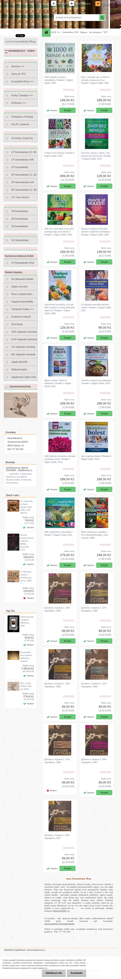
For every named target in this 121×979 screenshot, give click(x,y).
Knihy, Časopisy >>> (22, 95)
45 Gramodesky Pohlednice (19, 220)
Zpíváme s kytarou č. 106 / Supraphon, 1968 (57, 685)
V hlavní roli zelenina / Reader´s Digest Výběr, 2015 (59, 154)
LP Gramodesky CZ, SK (23, 152)
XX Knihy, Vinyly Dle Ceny (22, 139)
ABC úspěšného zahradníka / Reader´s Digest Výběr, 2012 (58, 533)
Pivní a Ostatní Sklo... (22, 294)
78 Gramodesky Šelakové (19, 212)
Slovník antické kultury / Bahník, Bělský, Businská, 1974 (27, 542)
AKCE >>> (56, 32)
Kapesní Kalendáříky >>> (22, 302)
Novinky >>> (17, 66)
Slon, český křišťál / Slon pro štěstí (26, 686)
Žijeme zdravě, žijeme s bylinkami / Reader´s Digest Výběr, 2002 (57, 383)
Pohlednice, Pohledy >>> (22, 118)
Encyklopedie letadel (22, 279)
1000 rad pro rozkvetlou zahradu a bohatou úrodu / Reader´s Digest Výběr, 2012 (59, 459)
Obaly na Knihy (19, 286)
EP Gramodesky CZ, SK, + (24, 191)
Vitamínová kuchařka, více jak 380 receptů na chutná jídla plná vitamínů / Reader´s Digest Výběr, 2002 (59, 309)
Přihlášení (62, 4)
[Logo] (24, 17)
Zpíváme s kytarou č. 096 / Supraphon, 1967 (57, 836)
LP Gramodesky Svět (22, 159)
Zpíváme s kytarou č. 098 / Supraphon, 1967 (94, 761)
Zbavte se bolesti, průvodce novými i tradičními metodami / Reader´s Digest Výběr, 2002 (96, 231)
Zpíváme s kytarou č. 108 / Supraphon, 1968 (57, 609)
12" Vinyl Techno (20, 197)
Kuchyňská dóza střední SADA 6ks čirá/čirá (26, 656)
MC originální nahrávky (23, 354)
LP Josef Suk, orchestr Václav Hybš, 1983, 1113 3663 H (26, 507)
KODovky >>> (18, 103)
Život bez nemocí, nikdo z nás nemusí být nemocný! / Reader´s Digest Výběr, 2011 (96, 156)
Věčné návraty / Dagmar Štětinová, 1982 (27, 621)
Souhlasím (76, 973)
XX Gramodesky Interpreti (19, 241)
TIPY (105, 32)
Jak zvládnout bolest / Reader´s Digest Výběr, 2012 (96, 457)
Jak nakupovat (95, 32)
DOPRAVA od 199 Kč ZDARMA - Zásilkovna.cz (19, 469)
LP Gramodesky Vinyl (22, 263)
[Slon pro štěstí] (20, 393)
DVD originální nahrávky (24, 339)
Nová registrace (82, 4)
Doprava (83, 32)
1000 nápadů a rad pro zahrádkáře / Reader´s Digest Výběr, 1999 (58, 80)
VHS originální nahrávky (24, 332)
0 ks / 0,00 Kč (108, 2)
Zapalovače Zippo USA (23, 377)
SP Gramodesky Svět (22, 182)
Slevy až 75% (18, 74)
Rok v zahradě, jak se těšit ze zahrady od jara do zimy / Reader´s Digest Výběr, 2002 (95, 80)
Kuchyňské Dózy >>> (22, 81)
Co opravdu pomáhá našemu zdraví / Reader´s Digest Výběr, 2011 (96, 307)
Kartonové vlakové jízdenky (21, 318)
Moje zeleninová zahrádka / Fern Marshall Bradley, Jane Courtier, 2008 (94, 535)
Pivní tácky (17, 324)
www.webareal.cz (36, 950)
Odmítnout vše (54, 973)
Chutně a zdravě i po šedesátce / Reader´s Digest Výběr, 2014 (96, 382)
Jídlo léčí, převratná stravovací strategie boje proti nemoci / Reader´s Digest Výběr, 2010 (59, 231)
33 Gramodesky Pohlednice (19, 227)
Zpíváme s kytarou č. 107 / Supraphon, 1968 (94, 609)
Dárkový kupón (19, 369)
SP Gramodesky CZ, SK (24, 174)
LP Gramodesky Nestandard (19, 168)
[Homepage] (46, 32)
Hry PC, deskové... (21, 124)
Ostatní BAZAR (19, 362)
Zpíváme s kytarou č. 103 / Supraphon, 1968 (57, 761)
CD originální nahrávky (23, 347)
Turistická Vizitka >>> (22, 309)
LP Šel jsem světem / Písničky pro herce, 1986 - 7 (26, 578)
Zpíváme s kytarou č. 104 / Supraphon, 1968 (94, 685)
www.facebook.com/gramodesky (59, 924)
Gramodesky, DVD (70, 32)
